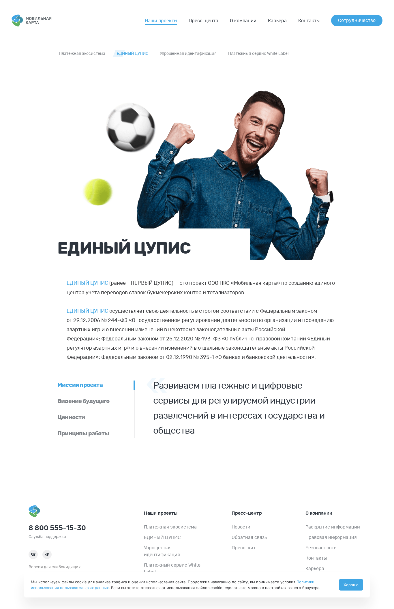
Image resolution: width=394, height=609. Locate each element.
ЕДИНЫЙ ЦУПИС (132, 54)
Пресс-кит (244, 548)
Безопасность (320, 548)
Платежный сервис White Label (258, 54)
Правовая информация (331, 537)
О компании (243, 20)
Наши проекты (161, 20)
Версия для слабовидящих (55, 567)
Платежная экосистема (82, 54)
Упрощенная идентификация (188, 54)
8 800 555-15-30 (57, 528)
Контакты (309, 20)
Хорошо (351, 584)
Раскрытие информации (332, 527)
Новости (241, 527)
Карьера (277, 20)
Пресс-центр (203, 20)
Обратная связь (249, 537)
